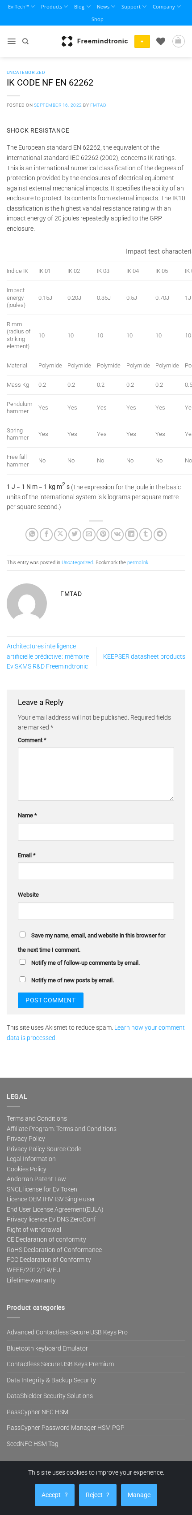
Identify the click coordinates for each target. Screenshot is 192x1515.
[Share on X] (60, 534)
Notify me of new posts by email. (72, 980)
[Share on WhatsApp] (31, 534)
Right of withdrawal (34, 1229)
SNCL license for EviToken (42, 1189)
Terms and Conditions (37, 1118)
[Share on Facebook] (46, 534)
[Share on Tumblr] (145, 534)
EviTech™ (18, 6)
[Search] (25, 41)
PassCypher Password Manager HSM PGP (66, 1427)
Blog (79, 6)
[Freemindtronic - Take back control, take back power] (95, 41)
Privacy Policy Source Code (44, 1148)
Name (27, 815)
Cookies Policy (26, 1169)
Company (164, 6)
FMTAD (98, 105)
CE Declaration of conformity (46, 1239)
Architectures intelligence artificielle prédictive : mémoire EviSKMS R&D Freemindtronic (48, 656)
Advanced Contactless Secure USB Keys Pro (67, 1332)
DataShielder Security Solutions (50, 1395)
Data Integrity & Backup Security (51, 1380)
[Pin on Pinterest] (102, 534)
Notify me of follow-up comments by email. (85, 962)
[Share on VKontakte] (117, 534)
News (103, 6)
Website (28, 894)
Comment (32, 740)
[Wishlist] (160, 41)
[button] (11, 41)
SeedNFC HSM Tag (32, 1443)
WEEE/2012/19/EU (33, 1269)
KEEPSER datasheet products (144, 656)
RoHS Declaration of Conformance (54, 1249)
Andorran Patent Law (36, 1179)
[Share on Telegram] (160, 534)
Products (51, 6)
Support (131, 6)
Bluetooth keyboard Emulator (47, 1348)
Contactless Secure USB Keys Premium (60, 1364)
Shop (98, 19)
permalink (137, 562)
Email (27, 855)
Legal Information (31, 1158)
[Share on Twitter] (74, 534)
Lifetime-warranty (31, 1280)
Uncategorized (26, 72)
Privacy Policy (26, 1138)
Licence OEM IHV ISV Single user (51, 1199)
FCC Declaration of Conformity (49, 1259)
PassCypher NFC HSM (37, 1412)
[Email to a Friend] (89, 534)
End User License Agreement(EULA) (55, 1209)
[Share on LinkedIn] (131, 534)
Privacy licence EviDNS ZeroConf (51, 1219)
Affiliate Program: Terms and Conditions (62, 1128)
